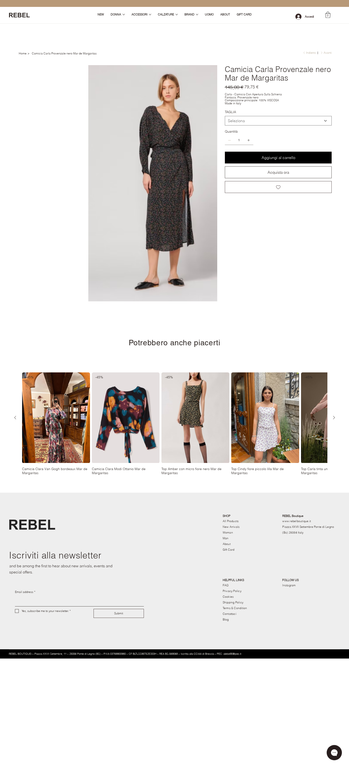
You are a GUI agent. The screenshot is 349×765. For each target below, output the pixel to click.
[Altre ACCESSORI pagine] (150, 14)
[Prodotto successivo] (334, 373)
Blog (226, 575)
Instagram (289, 541)
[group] (174, 379)
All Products (231, 477)
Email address (25, 548)
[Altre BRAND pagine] (197, 14)
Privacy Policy (232, 547)
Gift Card (229, 505)
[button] (327, 15)
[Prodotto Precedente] (15, 373)
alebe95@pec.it (232, 609)
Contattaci (229, 570)
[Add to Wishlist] (278, 187)
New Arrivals (231, 483)
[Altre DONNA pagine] (124, 14)
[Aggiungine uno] (248, 140)
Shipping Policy (233, 558)
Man (226, 494)
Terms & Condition (235, 564)
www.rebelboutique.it (296, 477)
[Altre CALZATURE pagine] (176, 14)
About (227, 500)
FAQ (226, 541)
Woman (228, 488)
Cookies (228, 552)
